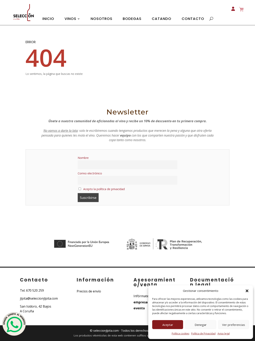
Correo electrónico (90, 173)
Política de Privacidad (203, 333)
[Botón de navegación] (23, 21)
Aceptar (167, 325)
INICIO (48, 19)
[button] (247, 291)
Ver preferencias (233, 325)
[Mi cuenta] (233, 7)
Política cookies (180, 333)
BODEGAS (132, 19)
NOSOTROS (101, 19)
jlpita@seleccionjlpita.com (39, 298)
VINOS (70, 19)
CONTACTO (193, 19)
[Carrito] (241, 9)
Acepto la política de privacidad (103, 189)
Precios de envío (89, 291)
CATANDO (161, 19)
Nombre (83, 158)
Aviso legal (224, 333)
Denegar (201, 325)
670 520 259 (35, 290)
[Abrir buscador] (211, 19)
